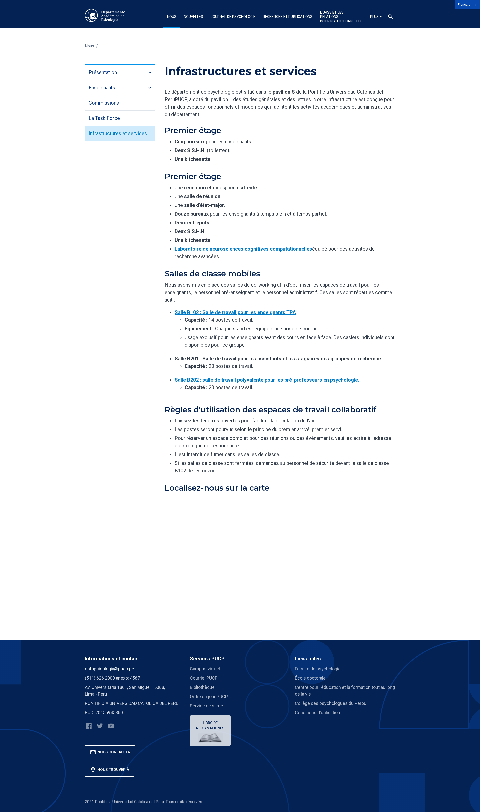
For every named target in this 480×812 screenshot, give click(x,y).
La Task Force (104, 118)
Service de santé (206, 705)
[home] (105, 15)
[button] (172, 17)
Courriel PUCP (204, 678)
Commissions (104, 103)
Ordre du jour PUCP (209, 696)
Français (464, 4)
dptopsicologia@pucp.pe (109, 668)
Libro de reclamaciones (210, 725)
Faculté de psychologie (318, 668)
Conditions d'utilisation (317, 712)
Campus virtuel (205, 668)
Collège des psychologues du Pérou (330, 703)
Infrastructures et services (118, 133)
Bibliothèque (202, 687)
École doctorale (310, 678)
